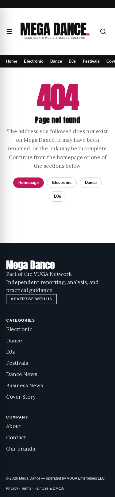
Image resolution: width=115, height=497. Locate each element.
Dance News (21, 374)
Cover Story (21, 396)
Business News (24, 385)
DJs (72, 61)
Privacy (12, 488)
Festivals (91, 61)
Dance (56, 61)
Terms (26, 488)
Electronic (33, 61)
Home (11, 61)
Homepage (28, 182)
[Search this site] (103, 31)
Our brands (20, 448)
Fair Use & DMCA (49, 488)
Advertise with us (31, 299)
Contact (16, 437)
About (13, 426)
